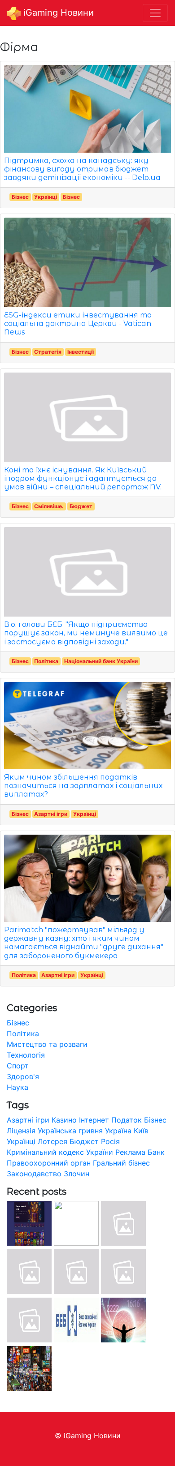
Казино (64, 1119)
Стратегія (47, 351)
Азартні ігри (50, 813)
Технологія (26, 1054)
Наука (17, 1087)
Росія (110, 1141)
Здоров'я (23, 1076)
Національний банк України (101, 661)
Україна (118, 1130)
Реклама (130, 1152)
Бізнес (20, 196)
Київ (141, 1130)
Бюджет (81, 506)
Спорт (18, 1065)
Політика (46, 661)
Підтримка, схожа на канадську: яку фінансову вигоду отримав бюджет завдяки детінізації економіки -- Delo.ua (82, 169)
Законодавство (34, 1173)
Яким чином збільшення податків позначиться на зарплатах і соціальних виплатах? (83, 785)
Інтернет (94, 1119)
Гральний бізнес (121, 1162)
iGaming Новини (57, 12)
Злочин (76, 1173)
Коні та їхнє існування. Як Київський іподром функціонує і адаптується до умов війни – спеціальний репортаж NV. (83, 478)
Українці (45, 196)
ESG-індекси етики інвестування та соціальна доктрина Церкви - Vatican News (78, 323)
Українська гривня (70, 1130)
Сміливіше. (49, 506)
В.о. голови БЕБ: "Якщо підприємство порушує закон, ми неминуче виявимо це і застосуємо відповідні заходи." (86, 633)
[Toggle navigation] (155, 13)
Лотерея (52, 1141)
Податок (126, 1119)
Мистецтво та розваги (47, 1044)
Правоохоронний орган (49, 1162)
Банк (156, 1152)
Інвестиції (80, 351)
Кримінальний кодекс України (60, 1152)
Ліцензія (21, 1130)
